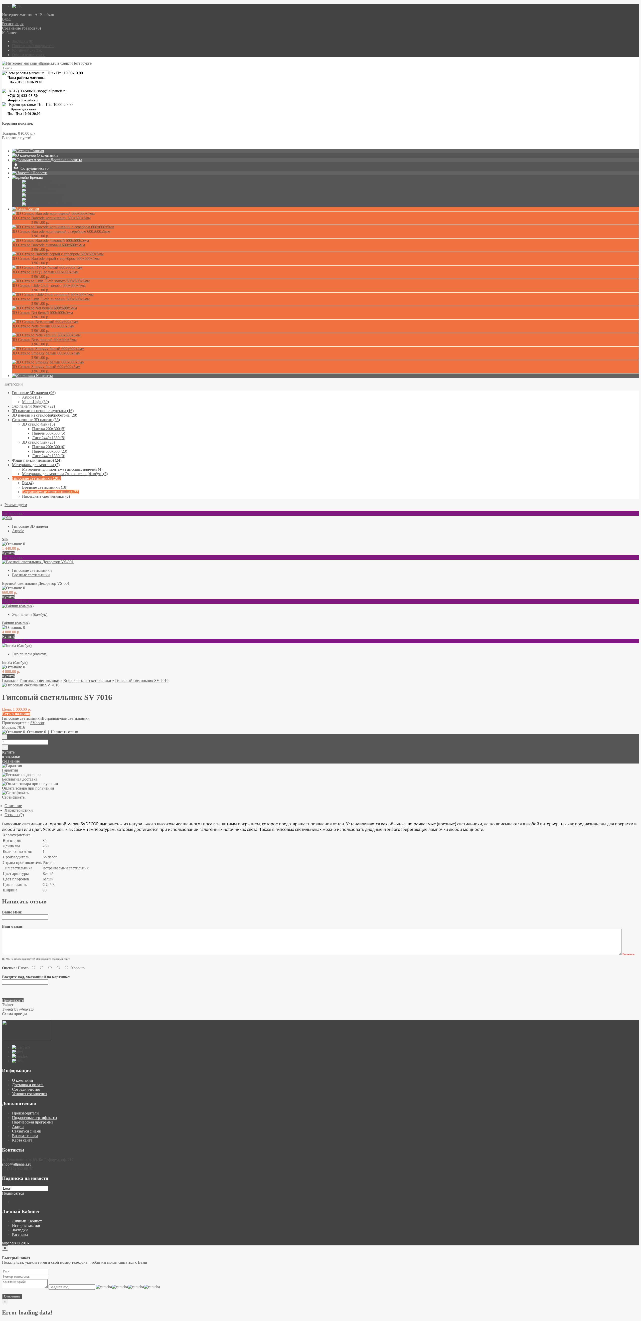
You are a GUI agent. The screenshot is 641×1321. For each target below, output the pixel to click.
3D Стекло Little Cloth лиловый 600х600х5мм (51, 299)
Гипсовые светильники (32, 570)
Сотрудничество (26, 1089)
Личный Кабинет (27, 1221)
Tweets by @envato (18, 1009)
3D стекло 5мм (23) (38, 442)
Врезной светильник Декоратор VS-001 (36, 583)
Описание (13, 806)
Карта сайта (22, 1140)
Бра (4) (28, 483)
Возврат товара (25, 1136)
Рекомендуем (16, 505)
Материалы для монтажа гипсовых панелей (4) (62, 469)
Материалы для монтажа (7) (36, 465)
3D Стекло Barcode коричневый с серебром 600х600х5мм (61, 231)
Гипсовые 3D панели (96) (34, 393)
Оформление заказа (28, 55)
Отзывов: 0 (36, 732)
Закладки (20, 1230)
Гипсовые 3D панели (30, 526)
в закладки (11, 756)
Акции (18, 1126)
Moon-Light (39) (35, 402)
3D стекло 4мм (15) (38, 424)
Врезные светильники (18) (44, 487)
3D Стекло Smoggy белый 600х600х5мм (46, 366)
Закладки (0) (22, 41)
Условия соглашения (29, 1094)
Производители (25, 1113)
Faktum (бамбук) (16, 623)
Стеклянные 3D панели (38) (36, 420)
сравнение (11, 761)
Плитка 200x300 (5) (48, 429)
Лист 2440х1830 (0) (48, 456)
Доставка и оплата (28, 1085)
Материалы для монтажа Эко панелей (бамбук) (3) (65, 474)
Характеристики (19, 810)
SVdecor (37, 723)
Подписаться (13, 1193)
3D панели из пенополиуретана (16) (43, 411)
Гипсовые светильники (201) (36, 478)
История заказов (26, 1225)
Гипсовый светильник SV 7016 (142, 680)
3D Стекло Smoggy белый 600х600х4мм (46, 353)
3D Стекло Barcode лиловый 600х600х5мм (48, 245)
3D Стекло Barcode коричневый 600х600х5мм (51, 218)
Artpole (18, 531)
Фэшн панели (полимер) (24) (36, 460)
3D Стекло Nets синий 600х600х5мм (43, 326)
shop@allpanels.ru (16, 1164)
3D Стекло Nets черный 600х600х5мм (44, 339)
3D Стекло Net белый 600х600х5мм (42, 312)
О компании (22, 1080)
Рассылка (20, 1234)
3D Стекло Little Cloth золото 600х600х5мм (49, 285)
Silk (5, 539)
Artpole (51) (32, 397)
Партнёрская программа (32, 1122)
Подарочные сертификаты (34, 1117)
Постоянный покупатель (33, 46)
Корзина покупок (27, 50)
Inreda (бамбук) (15, 662)
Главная (9, 680)
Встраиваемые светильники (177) (50, 492)
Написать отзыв (64, 732)
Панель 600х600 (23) (49, 451)
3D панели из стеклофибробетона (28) (44, 415)
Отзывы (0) (14, 815)
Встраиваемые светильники (87, 680)
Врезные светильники (31, 575)
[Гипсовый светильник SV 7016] (30, 685)
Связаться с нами (26, 1131)
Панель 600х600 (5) (48, 433)
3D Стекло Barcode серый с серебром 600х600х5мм (56, 258)
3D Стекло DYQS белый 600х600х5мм (45, 272)
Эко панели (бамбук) (29, 614)
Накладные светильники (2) (46, 496)
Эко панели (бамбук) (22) (33, 406)
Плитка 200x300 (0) (48, 447)
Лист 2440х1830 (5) (48, 438)
